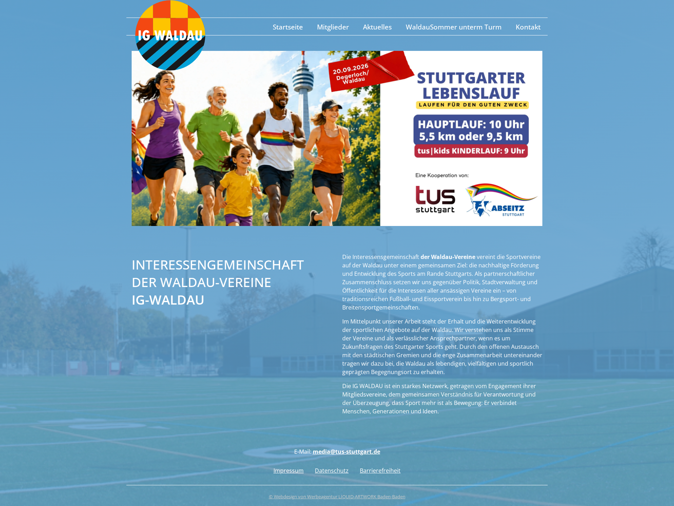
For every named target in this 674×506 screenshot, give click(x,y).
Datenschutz (332, 470)
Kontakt (528, 27)
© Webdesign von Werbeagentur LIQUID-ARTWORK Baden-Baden (337, 496)
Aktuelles (377, 27)
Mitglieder (333, 27)
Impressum (288, 470)
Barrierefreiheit (380, 470)
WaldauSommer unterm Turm (454, 27)
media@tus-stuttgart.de (346, 451)
